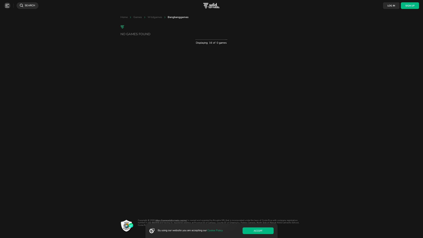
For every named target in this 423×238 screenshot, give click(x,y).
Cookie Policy (215, 230)
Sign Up (409, 5)
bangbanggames (178, 17)
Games (137, 17)
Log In (391, 5)
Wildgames (155, 17)
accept (258, 230)
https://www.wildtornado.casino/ (171, 220)
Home (124, 17)
